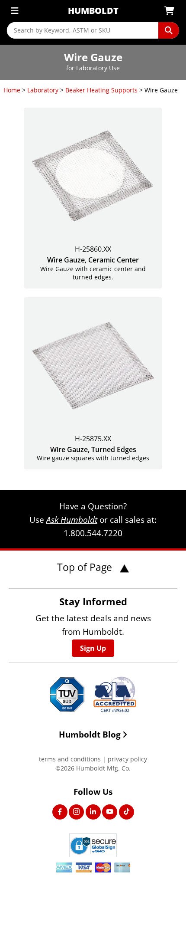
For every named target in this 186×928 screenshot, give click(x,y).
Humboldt (93, 10)
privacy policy (127, 759)
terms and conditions (70, 759)
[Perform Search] (168, 30)
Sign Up (93, 648)
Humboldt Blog (90, 734)
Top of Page (86, 567)
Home (11, 90)
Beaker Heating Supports (101, 90)
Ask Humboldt (71, 519)
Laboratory (42, 90)
